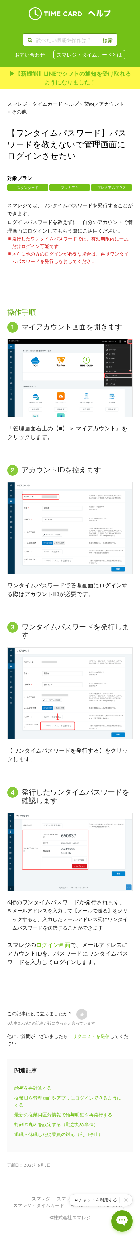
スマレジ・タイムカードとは (89, 55)
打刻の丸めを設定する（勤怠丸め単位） (56, 1124)
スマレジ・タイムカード (38, 1205)
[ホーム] (70, 13)
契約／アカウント (104, 104)
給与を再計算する (33, 1088)
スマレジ (41, 1198)
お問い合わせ (30, 55)
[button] (81, 1014)
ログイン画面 (53, 944)
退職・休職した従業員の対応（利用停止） (58, 1134)
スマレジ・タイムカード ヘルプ (43, 104)
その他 (19, 112)
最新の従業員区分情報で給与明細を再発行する (63, 1115)
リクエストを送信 (91, 1036)
